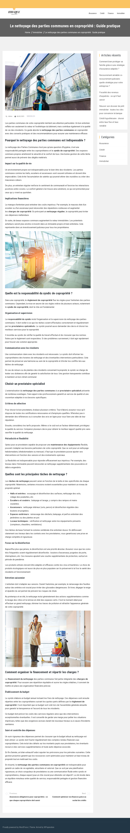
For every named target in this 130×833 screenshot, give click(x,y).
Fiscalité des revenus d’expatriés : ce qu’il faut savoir (110, 96)
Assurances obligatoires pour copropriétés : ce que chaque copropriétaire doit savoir (29, 797)
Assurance (93, 13)
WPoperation (49, 827)
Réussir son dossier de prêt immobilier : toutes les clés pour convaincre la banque (111, 110)
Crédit (102, 13)
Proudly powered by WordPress (16, 827)
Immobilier (121, 13)
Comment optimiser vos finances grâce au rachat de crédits (69, 797)
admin (10, 116)
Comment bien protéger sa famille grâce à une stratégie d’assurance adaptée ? (112, 65)
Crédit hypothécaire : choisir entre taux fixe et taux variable (111, 122)
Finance (111, 13)
